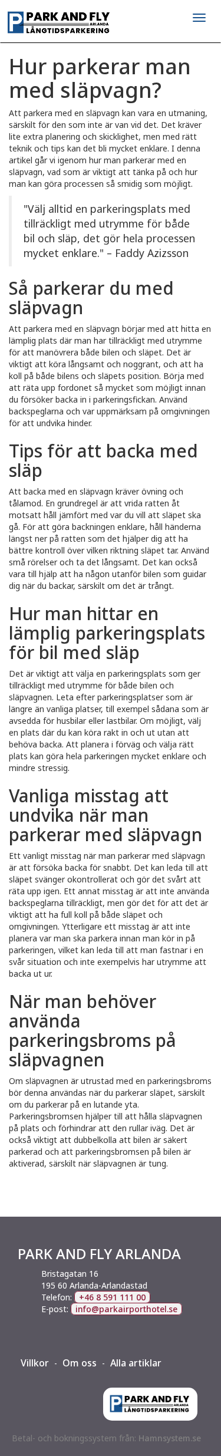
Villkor (35, 1362)
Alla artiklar (135, 1362)
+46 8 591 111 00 (112, 1297)
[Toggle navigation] (199, 17)
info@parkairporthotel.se (126, 1309)
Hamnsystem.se (169, 1438)
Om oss (79, 1362)
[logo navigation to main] (110, 23)
